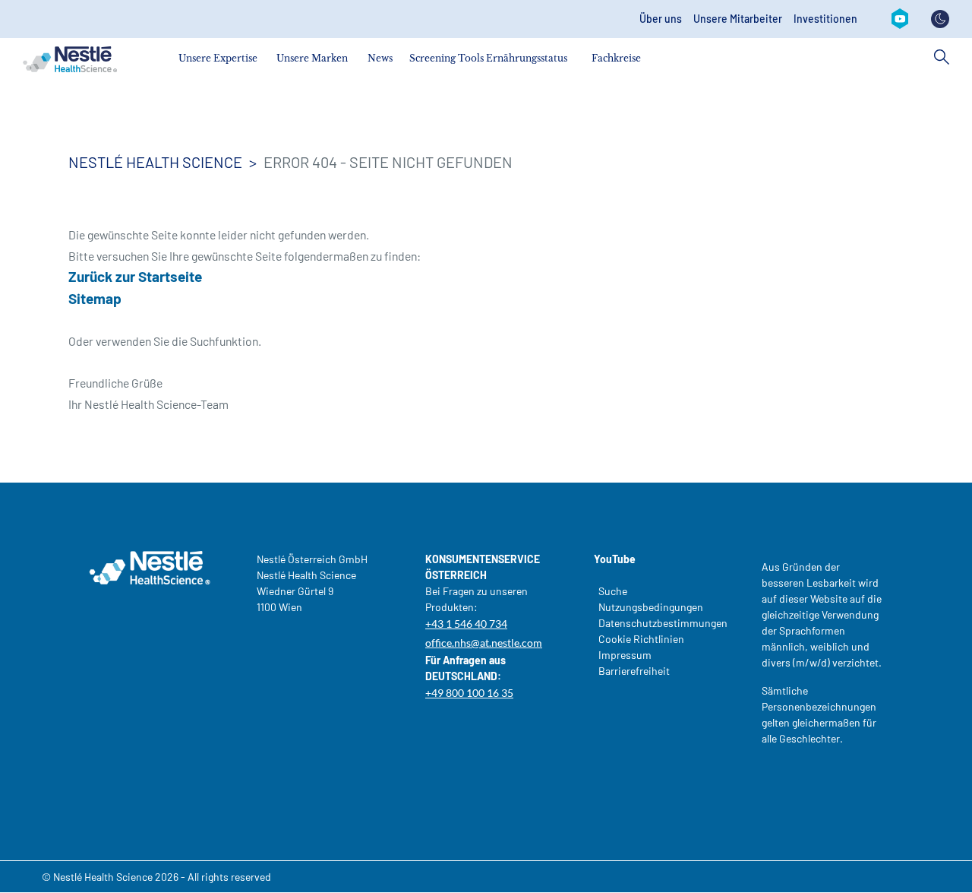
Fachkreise (616, 58)
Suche (612, 590)
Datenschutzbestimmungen (656, 622)
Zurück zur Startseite (135, 276)
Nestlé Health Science (155, 162)
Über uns (660, 19)
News (380, 58)
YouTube (615, 559)
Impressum (625, 654)
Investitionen (825, 19)
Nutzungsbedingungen (650, 606)
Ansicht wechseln (940, 19)
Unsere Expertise (217, 58)
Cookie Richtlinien (641, 638)
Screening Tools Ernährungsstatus (488, 58)
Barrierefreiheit (634, 670)
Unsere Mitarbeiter (737, 19)
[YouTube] (900, 19)
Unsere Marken (312, 58)
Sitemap (95, 298)
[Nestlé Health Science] (70, 59)
